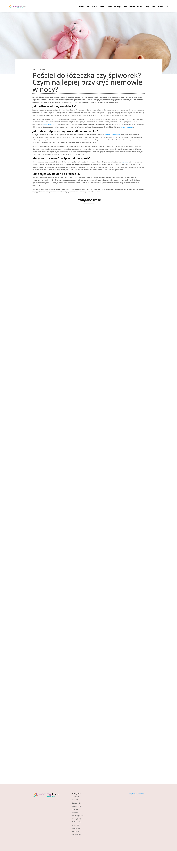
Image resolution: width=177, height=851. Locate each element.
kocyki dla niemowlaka (112, 135)
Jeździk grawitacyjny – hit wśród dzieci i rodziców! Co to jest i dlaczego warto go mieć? (83, 564)
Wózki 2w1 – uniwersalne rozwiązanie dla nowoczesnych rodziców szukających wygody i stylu (87, 374)
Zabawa (139, 7)
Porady (160, 7)
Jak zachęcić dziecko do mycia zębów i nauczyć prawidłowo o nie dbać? (75, 659)
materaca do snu (49, 124)
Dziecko (94, 7)
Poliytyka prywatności (136, 794)
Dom (153, 7)
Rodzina (132, 7)
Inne (166, 7)
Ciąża (88, 7)
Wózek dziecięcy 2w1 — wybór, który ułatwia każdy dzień (67, 469)
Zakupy (147, 7)
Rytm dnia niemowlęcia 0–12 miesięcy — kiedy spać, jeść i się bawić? (73, 279)
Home (81, 7)
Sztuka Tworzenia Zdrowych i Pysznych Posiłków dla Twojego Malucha (74, 754)
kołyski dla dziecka (126, 127)
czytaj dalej (40, 291)
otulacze (125, 162)
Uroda (110, 7)
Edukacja (117, 7)
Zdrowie (102, 7)
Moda (125, 7)
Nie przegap (76, 816)
